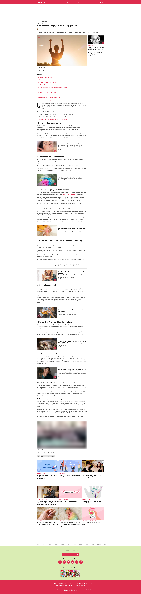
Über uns (66, 585)
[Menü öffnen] (103, 2)
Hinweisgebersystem (60, 585)
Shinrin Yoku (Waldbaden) (69, 194)
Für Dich (83, 2)
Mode (71, 2)
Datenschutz (66, 583)
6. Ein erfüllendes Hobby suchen (44, 90)
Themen (70, 585)
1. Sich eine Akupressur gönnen (44, 77)
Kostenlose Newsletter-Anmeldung (70, 554)
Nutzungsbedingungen (58, 583)
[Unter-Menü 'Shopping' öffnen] (79, 2)
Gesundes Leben (51, 456)
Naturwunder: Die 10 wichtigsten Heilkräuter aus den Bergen (53, 119)
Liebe (55, 2)
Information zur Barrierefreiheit (85, 583)
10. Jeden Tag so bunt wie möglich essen (46, 100)
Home (38, 21)
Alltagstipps (44, 21)
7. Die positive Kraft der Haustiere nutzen (47, 92)
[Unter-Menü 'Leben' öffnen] (52, 2)
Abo (84, 585)
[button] (62, 87)
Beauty (66, 2)
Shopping (77, 2)
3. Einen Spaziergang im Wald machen (46, 82)
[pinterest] (64, 562)
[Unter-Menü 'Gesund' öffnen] (63, 2)
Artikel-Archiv (76, 585)
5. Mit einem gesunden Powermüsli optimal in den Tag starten (52, 87)
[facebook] (60, 562)
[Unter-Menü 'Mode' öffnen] (73, 2)
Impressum (51, 583)
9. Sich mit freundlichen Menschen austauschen (48, 97)
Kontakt (81, 585)
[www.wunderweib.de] (42, 2)
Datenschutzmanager (74, 583)
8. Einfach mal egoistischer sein (44, 95)
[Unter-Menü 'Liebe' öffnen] (57, 2)
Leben (50, 2)
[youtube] (76, 562)
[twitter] (72, 562)
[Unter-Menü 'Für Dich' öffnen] (85, 2)
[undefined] (59, 545)
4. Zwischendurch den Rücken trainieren (46, 85)
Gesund (60, 2)
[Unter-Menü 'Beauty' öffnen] (68, 2)
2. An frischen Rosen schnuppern (44, 80)
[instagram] (68, 562)
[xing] (81, 562)
